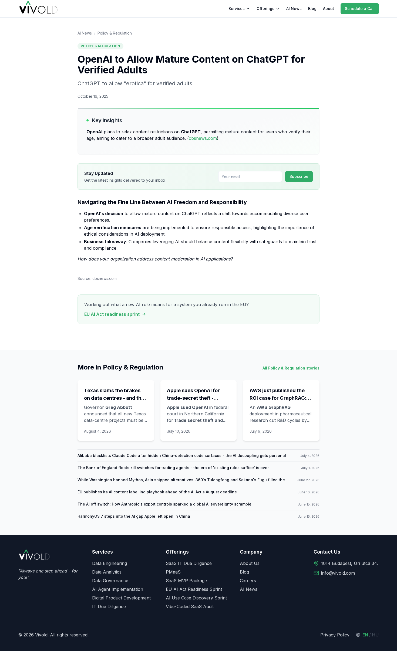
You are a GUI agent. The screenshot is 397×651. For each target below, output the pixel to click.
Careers (248, 580)
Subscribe (299, 176)
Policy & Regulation (114, 33)
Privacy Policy (334, 635)
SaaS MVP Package (186, 580)
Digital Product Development (121, 598)
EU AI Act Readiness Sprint (194, 589)
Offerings (265, 8)
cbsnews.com (203, 138)
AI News (294, 8)
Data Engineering (109, 563)
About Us (250, 563)
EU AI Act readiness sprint (112, 314)
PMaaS (173, 572)
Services (236, 8)
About (328, 8)
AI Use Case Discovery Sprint (196, 598)
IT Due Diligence (109, 606)
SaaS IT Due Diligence (189, 563)
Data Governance (110, 580)
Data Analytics (107, 572)
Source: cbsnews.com (97, 278)
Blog (312, 8)
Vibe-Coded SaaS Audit (190, 606)
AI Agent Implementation (117, 589)
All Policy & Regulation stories (291, 368)
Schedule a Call (360, 8)
